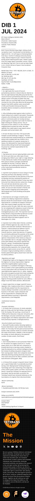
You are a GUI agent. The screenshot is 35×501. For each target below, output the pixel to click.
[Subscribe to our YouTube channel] (12, 446)
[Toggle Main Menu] (31, 2)
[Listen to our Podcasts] (20, 446)
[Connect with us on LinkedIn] (8, 446)
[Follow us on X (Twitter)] (4, 446)
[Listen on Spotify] (16, 446)
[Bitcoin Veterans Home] (17, 11)
